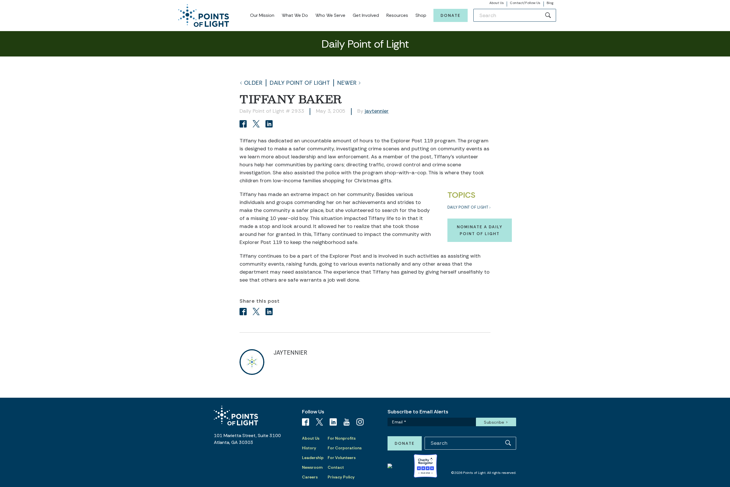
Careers (310, 477)
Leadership (313, 457)
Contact (336, 467)
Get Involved (366, 15)
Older (253, 82)
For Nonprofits (342, 438)
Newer (347, 82)
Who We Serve (330, 15)
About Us (496, 3)
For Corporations (345, 447)
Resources (397, 15)
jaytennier (377, 111)
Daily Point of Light (300, 82)
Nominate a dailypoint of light (479, 230)
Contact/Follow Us (525, 3)
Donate (451, 15)
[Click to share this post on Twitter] (257, 124)
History (309, 447)
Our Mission (262, 15)
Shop (420, 15)
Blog (550, 3)
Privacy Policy (341, 477)
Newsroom (312, 467)
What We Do (295, 15)
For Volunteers (342, 457)
